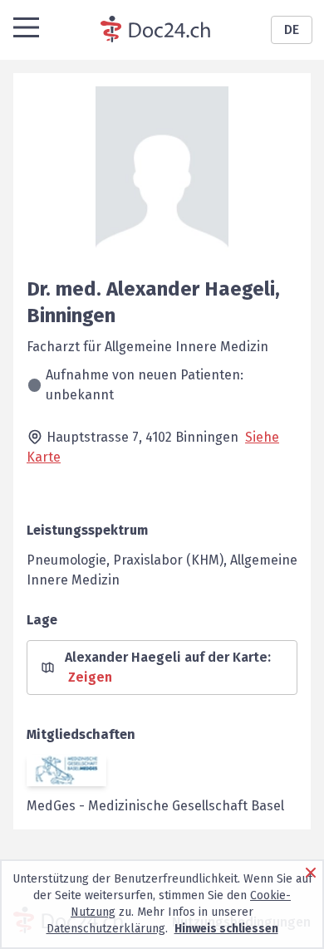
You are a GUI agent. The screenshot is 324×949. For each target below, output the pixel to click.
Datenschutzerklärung (106, 929)
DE (291, 29)
